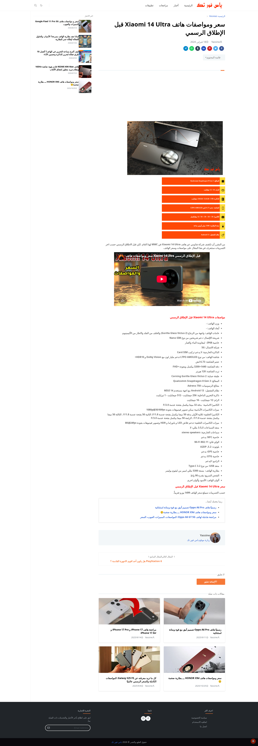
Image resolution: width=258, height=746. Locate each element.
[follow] (46, 5)
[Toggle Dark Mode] (41, 5)
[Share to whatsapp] (191, 48)
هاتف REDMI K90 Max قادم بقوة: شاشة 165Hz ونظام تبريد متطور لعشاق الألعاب (57, 68)
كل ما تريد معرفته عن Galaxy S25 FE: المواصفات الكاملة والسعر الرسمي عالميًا (131, 679)
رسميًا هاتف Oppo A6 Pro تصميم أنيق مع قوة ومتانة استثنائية (185, 507)
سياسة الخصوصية (199, 717)
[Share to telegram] (185, 48)
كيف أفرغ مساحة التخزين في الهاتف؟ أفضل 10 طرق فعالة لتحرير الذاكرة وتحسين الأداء (58, 53)
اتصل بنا (203, 726)
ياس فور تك (116, 742)
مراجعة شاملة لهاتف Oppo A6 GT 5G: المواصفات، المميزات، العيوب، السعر (178, 517)
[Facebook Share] (221, 48)
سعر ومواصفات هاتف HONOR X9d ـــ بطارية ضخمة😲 (188, 512)
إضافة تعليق (209, 581)
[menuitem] (188, 5)
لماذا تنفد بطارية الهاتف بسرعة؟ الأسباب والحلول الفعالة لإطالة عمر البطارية (57, 38)
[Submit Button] (48, 728)
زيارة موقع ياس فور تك (198, 540)
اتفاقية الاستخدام (199, 722)
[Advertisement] (162, 97)
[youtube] (143, 718)
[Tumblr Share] (197, 48)
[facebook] (148, 718)
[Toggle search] (35, 5)
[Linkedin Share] (203, 48)
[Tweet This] (215, 48)
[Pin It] (209, 48)
